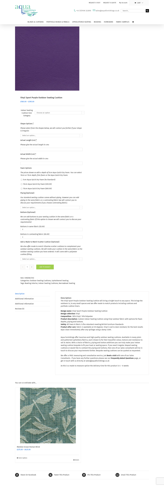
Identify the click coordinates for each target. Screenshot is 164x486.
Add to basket (45, 267)
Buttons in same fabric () (32, 226)
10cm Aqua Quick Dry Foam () (37, 184)
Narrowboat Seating (67, 283)
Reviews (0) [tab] (19, 309)
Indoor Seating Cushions (48, 283)
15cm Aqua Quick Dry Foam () (37, 188)
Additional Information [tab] (24, 304)
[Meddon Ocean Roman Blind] (48, 415)
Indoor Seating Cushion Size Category (27, 113)
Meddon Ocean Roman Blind (28, 447)
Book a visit (111, 355)
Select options (22, 458)
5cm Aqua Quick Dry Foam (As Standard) (39, 180)
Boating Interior (31, 283)
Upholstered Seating (60, 281)
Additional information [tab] (24, 299)
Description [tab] (19, 294)
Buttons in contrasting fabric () (34, 234)
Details (77, 460)
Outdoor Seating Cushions (40, 281)
